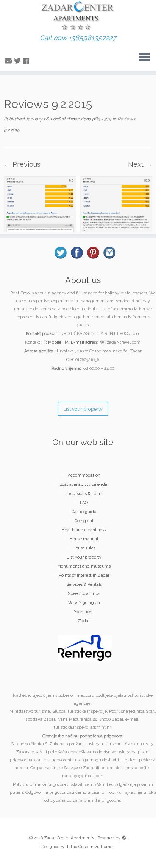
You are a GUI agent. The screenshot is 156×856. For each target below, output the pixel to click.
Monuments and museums (84, 566)
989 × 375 (101, 119)
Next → (140, 164)
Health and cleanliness (84, 529)
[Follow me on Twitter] (18, 61)
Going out (84, 520)
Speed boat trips (84, 593)
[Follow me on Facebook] (27, 61)
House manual (84, 539)
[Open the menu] (144, 57)
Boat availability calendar (84, 484)
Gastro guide (84, 511)
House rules (84, 548)
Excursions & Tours (84, 493)
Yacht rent (84, 611)
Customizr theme (95, 846)
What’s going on (84, 602)
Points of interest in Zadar (84, 575)
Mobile (54, 342)
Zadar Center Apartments (69, 838)
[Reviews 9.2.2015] (78, 204)
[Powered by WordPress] (124, 836)
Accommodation (84, 475)
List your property (84, 557)
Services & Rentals (84, 584)
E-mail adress (84, 342)
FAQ (84, 502)
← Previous (22, 164)
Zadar (84, 620)
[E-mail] (9, 61)
